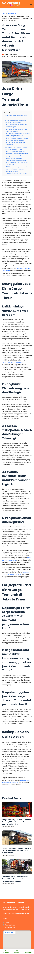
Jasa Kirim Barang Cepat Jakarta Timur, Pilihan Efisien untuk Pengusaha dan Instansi (15, 879)
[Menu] (31, 4)
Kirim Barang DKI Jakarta (24, 56)
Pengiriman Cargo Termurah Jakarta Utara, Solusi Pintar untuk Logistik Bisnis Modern (16, 850)
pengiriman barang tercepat (12, 362)
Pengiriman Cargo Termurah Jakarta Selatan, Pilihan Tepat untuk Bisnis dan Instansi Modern (16, 822)
